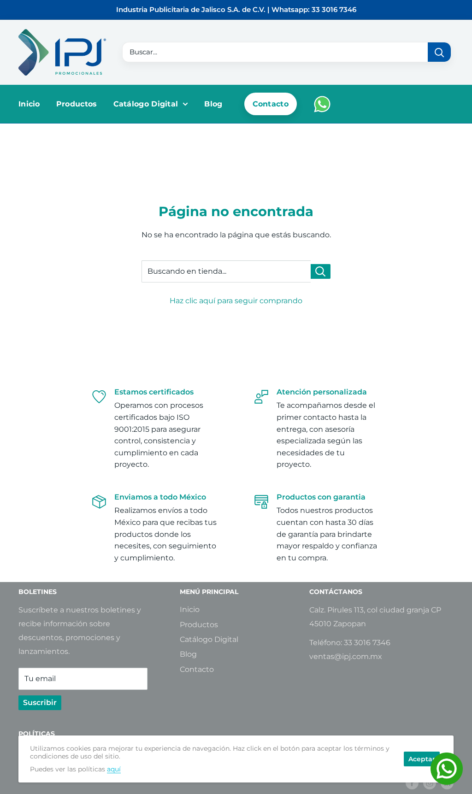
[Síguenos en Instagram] (429, 782)
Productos (76, 104)
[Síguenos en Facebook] (412, 782)
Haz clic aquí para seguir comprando (236, 300)
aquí (114, 769)
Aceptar (421, 759)
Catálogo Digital (145, 104)
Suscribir (40, 702)
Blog (213, 104)
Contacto (271, 104)
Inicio (29, 104)
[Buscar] (439, 52)
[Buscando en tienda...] (320, 271)
